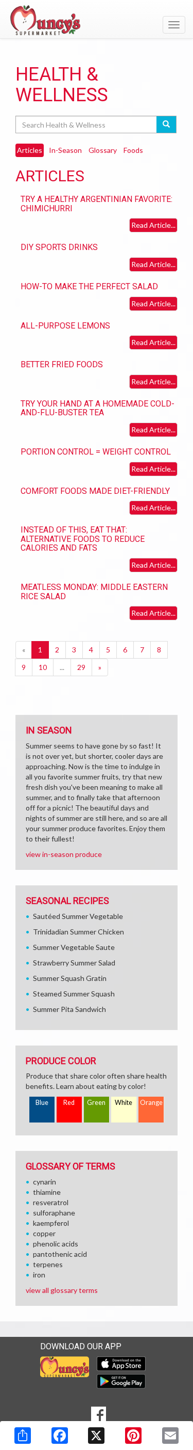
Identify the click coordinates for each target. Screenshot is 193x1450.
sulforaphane (54, 1212)
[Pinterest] (133, 1435)
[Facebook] (59, 1435)
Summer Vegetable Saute (74, 947)
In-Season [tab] (65, 150)
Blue (42, 1102)
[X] (96, 1435)
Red (69, 1102)
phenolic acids (55, 1243)
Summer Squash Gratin (70, 978)
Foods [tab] (133, 150)
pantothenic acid (60, 1254)
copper (44, 1233)
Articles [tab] (29, 150)
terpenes (48, 1264)
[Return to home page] (96, 20)
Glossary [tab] (103, 150)
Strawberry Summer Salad (74, 962)
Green (96, 1102)
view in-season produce (64, 854)
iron (39, 1274)
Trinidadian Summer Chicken (78, 931)
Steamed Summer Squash (74, 993)
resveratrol (50, 1202)
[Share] (22, 1435)
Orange (151, 1102)
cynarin (44, 1181)
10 (43, 667)
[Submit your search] (166, 124)
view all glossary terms (62, 1290)
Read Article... (153, 225)
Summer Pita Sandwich (69, 1009)
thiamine (47, 1192)
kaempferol (51, 1223)
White (123, 1102)
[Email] (170, 1435)
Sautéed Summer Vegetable (78, 916)
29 (81, 667)
